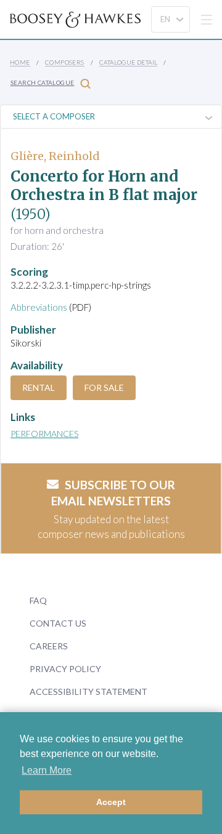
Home (20, 62)
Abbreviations (38, 307)
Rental (38, 387)
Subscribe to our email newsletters (113, 493)
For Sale (104, 387)
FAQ (38, 600)
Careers (49, 646)
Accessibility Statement (88, 691)
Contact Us (58, 623)
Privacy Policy (65, 669)
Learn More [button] (47, 770)
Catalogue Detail (128, 62)
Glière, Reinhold (55, 156)
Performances (44, 433)
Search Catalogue (42, 82)
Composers (64, 62)
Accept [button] (111, 802)
